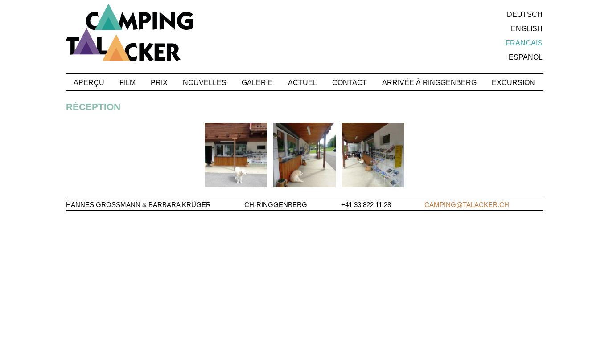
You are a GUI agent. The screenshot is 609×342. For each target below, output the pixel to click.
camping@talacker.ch (466, 204)
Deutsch (525, 14)
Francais (524, 43)
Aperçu (89, 82)
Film (127, 82)
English (527, 29)
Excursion (513, 82)
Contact (349, 82)
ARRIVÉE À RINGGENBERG (429, 82)
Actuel (302, 82)
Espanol (526, 57)
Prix (159, 82)
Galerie (257, 82)
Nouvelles (204, 82)
